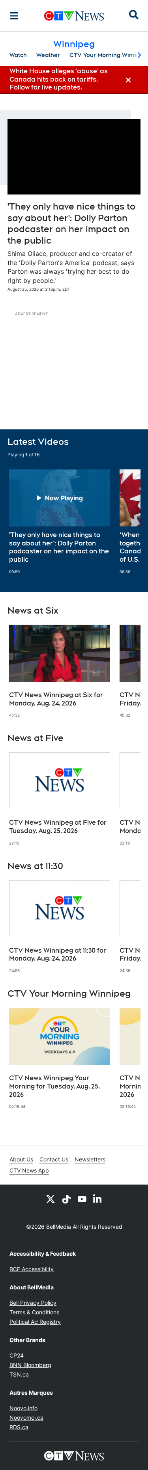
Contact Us (53, 1159)
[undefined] (59, 521)
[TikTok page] (66, 1199)
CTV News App (29, 1170)
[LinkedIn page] (98, 1199)
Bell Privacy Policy (32, 1302)
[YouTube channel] (82, 1199)
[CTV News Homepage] (74, 16)
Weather (48, 55)
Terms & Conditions (34, 1312)
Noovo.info (23, 1408)
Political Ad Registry (35, 1321)
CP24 (16, 1355)
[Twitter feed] (50, 1199)
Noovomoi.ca (26, 1417)
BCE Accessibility (31, 1269)
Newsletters (90, 1159)
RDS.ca (18, 1427)
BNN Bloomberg (30, 1364)
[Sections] (14, 16)
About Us (21, 1159)
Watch (18, 55)
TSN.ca (19, 1374)
